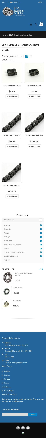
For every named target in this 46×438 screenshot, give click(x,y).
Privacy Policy (9, 391)
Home (4, 35)
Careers (6, 383)
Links (40, 2)
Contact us (7, 387)
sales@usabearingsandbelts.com (16, 363)
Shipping (7, 375)
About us (7, 371)
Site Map (7, 379)
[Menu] (31, 24)
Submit (32, 414)
